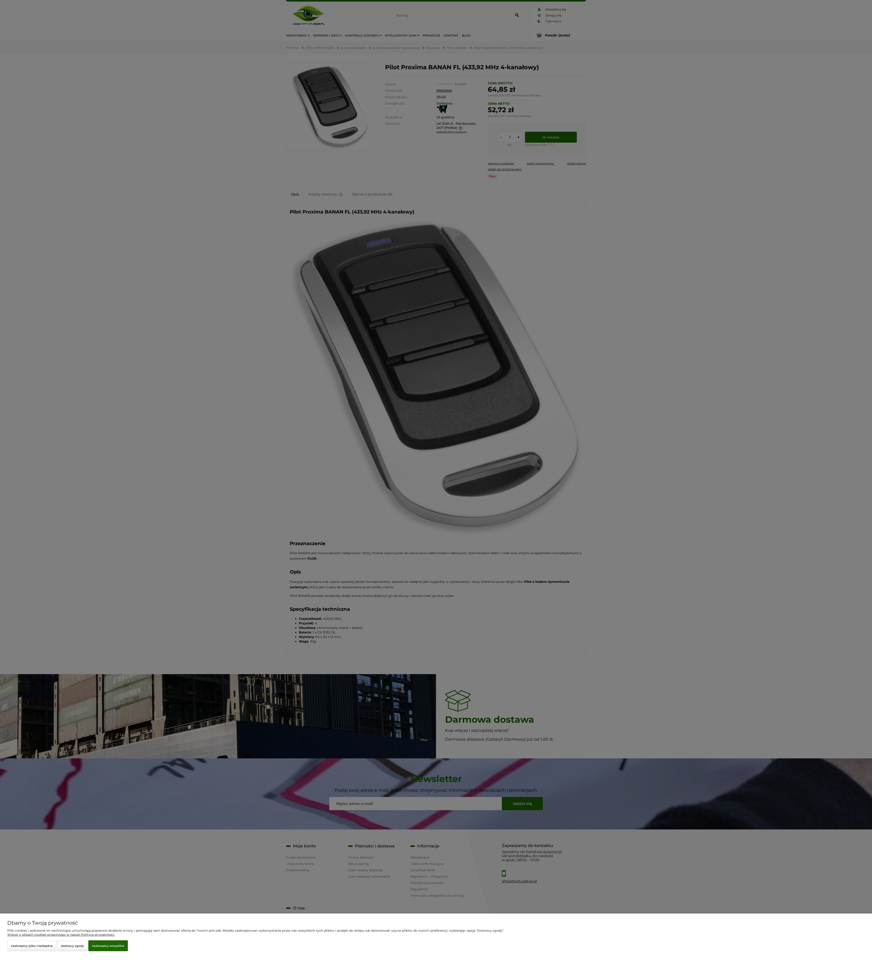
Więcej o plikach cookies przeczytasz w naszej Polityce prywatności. (61, 935)
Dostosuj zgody (72, 946)
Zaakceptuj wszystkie (108, 946)
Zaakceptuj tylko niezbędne (32, 946)
